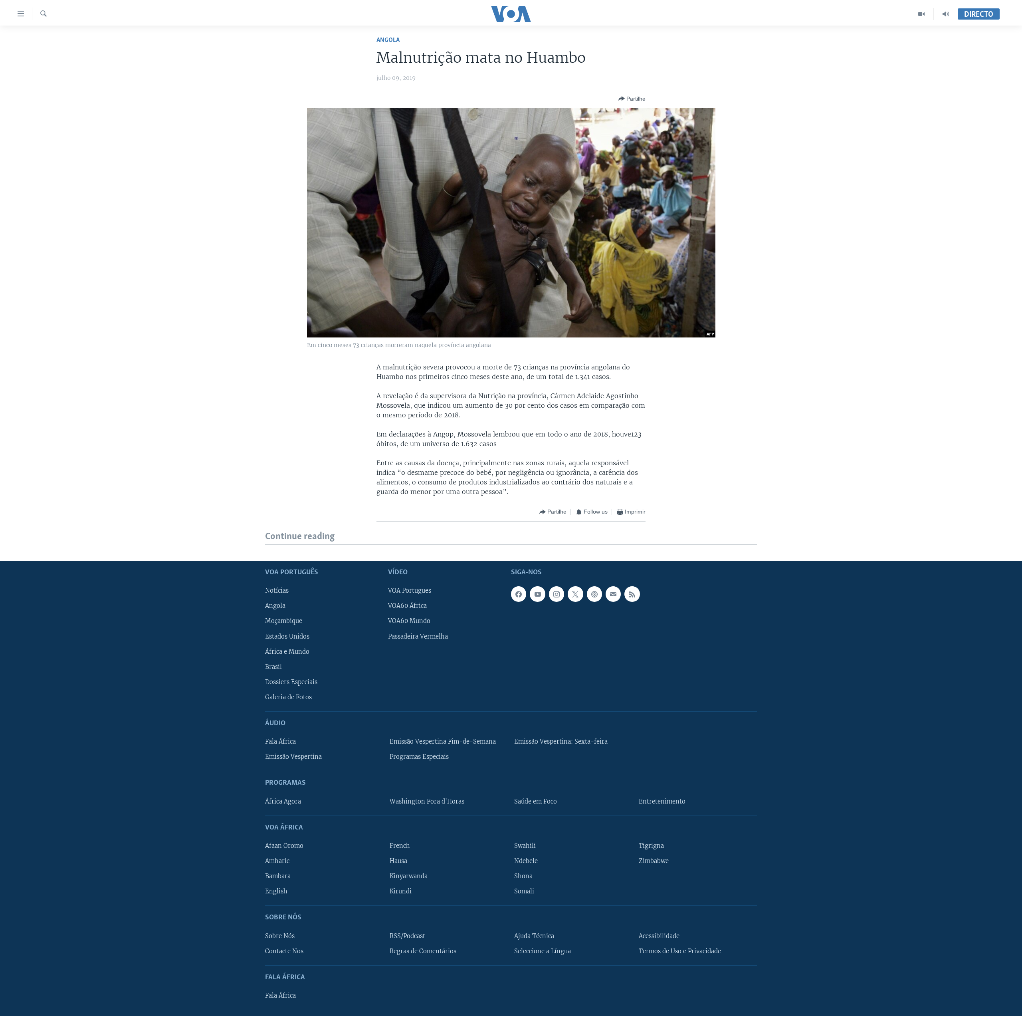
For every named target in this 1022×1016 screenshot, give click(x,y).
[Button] (632, 98)
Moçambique (283, 621)
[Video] (921, 14)
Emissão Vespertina (293, 756)
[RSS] (632, 593)
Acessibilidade (659, 935)
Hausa (398, 861)
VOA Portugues (409, 590)
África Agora (283, 801)
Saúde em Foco (535, 801)
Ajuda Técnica (534, 935)
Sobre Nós (280, 935)
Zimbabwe (654, 861)
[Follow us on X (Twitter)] (575, 593)
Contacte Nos (284, 950)
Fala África (280, 741)
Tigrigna (651, 845)
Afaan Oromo (284, 845)
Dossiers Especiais (291, 681)
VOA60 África (407, 605)
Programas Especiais (419, 756)
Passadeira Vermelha (418, 636)
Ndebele (526, 861)
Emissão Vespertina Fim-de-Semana (443, 741)
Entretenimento (662, 801)
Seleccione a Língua (542, 950)
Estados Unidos (287, 636)
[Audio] (946, 14)
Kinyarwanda (409, 876)
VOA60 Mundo (409, 621)
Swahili (525, 845)
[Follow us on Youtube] (537, 593)
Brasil (273, 666)
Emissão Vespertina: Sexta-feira (561, 741)
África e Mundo (287, 651)
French (400, 845)
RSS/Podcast (407, 935)
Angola (388, 40)
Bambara (278, 876)
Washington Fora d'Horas (427, 801)
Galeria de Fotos (288, 696)
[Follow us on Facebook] (518, 593)
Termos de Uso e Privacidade (680, 950)
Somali (524, 891)
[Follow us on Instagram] (556, 593)
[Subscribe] (613, 593)
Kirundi (401, 891)
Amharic (277, 861)
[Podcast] (594, 593)
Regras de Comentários (423, 950)
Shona (523, 876)
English (276, 891)
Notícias (277, 590)
